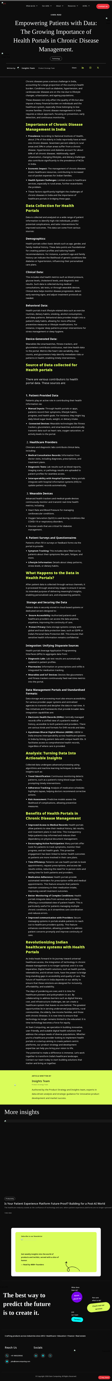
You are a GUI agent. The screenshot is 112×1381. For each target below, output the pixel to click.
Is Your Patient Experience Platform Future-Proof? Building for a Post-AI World (54, 1203)
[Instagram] (90, 67)
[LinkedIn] (36, 1355)
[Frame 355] (50, 1355)
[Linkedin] (82, 67)
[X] (98, 67)
